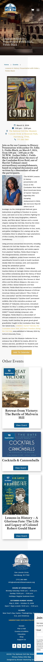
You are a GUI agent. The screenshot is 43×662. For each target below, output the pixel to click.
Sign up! (23, 655)
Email (8, 630)
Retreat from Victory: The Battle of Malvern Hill (21, 414)
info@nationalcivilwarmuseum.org (21, 582)
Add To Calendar (21, 352)
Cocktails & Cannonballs (20, 460)
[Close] (40, 615)
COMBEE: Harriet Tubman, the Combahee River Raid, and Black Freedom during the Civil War (21, 328)
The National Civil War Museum (23, 131)
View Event (21, 425)
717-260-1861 (23, 139)
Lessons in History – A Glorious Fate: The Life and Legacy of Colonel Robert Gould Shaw (21, 523)
